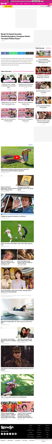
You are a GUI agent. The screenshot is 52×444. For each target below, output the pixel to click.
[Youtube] (46, 6)
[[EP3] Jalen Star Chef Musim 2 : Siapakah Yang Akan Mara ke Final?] (26, 96)
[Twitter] (43, 6)
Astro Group (43, 441)
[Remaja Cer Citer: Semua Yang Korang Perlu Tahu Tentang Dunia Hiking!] (26, 78)
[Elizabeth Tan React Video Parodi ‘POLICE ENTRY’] (43, 115)
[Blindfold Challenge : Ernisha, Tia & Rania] (43, 85)
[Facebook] (41, 6)
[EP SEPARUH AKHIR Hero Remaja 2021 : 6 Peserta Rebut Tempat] (43, 70)
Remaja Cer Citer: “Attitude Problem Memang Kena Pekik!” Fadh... (8, 86)
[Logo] (4, 4)
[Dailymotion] (16, 434)
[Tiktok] (45, 6)
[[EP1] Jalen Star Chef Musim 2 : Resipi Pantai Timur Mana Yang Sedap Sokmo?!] (26, 113)
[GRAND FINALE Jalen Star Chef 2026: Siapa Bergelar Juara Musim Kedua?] (9, 96)
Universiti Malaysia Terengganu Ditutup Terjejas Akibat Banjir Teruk (43, 61)
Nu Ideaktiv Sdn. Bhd (44, 439)
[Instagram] (42, 6)
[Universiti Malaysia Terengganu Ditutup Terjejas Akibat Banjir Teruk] (43, 54)
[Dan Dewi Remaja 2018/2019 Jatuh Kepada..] (43, 100)
